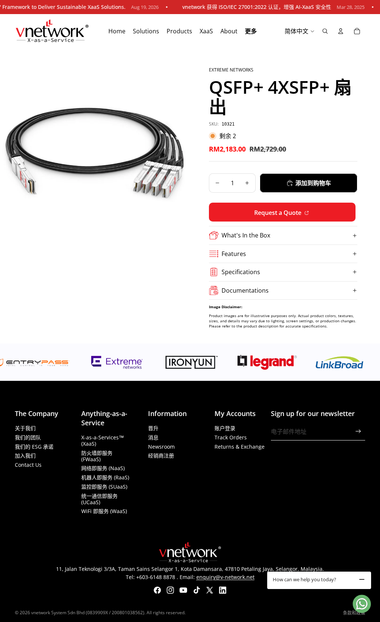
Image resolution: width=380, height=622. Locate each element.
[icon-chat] (362, 604)
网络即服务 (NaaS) (103, 468)
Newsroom (161, 446)
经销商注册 (161, 455)
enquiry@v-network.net (225, 577)
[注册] (358, 431)
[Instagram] (170, 590)
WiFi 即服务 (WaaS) (104, 511)
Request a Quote (278, 213)
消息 (153, 437)
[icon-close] (362, 579)
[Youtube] (183, 590)
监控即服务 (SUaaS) (104, 486)
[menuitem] (251, 31)
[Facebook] (157, 590)
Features (234, 254)
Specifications (241, 272)
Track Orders (230, 437)
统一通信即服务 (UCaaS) (99, 499)
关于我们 (25, 428)
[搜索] (325, 31)
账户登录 (224, 428)
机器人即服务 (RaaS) (105, 477)
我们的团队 (28, 437)
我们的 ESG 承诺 (34, 446)
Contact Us (28, 464)
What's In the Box (246, 235)
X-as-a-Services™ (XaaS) (102, 440)
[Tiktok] (196, 590)
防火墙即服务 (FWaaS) (96, 456)
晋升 (153, 428)
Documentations (245, 290)
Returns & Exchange (239, 446)
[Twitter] (209, 590)
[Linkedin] (222, 590)
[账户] (340, 31)
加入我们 (25, 455)
